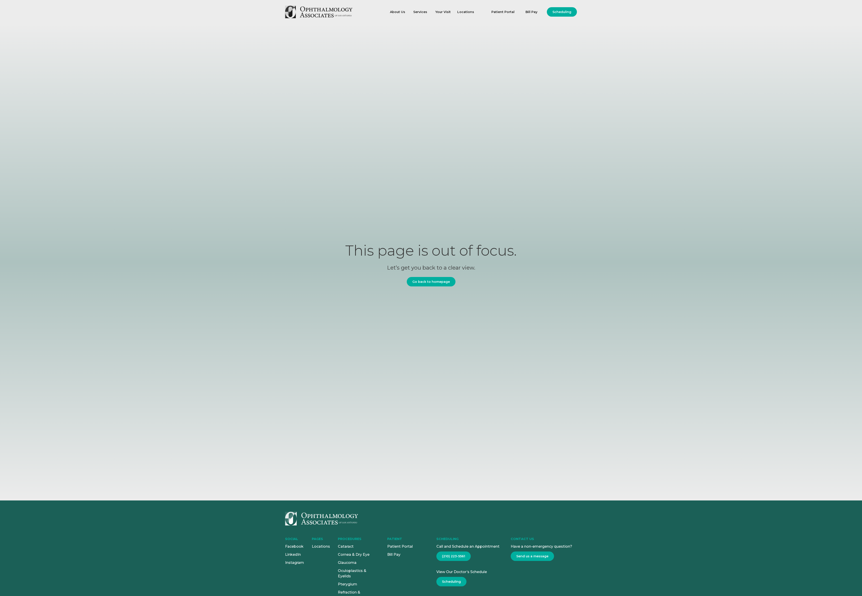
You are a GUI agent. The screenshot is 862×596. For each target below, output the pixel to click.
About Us (397, 12)
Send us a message (532, 556)
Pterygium (347, 584)
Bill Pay (531, 12)
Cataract (346, 546)
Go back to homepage (431, 282)
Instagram (294, 562)
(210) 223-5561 (453, 556)
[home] (332, 12)
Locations (465, 12)
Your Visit (443, 12)
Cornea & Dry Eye (353, 554)
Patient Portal (503, 12)
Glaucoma (347, 562)
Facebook (294, 546)
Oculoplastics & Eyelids (352, 573)
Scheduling (561, 12)
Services (420, 12)
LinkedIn (293, 554)
